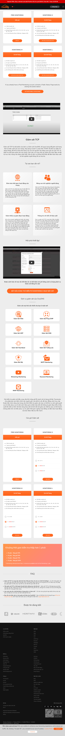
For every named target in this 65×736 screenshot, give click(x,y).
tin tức (4, 680)
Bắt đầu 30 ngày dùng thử (48, 40)
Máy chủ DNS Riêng (38, 667)
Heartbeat (36, 642)
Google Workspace (7, 665)
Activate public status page (32, 91)
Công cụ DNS (36, 695)
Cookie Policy (25, 722)
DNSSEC (35, 658)
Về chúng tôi (5, 678)
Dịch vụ (4, 654)
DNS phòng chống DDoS (8, 633)
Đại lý (4, 707)
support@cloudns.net (43, 596)
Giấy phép (16, 723)
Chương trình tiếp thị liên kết (9, 705)
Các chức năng (37, 684)
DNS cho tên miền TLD (38, 669)
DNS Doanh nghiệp (7, 637)
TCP (34, 637)
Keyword (35, 640)
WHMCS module (37, 690)
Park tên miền (6, 669)
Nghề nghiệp (6, 690)
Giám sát (35, 629)
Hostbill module (37, 691)
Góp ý (4, 688)
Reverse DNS (6, 658)
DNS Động (5, 656)
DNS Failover (5, 660)
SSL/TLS (35, 644)
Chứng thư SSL (6, 667)
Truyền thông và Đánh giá (8, 686)
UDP (35, 635)
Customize (32, 731)
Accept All (58, 729)
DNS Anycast (36, 662)
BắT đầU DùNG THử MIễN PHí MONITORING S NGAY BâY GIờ (32, 291)
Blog (35, 678)
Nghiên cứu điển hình (38, 682)
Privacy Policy (16, 722)
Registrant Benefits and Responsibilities (11, 712)
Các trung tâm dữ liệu (7, 684)
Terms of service (7, 722)
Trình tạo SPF (36, 697)
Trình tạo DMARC (37, 699)
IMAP (35, 652)
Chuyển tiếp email (37, 664)
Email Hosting (37, 671)
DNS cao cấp (5, 631)
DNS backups (36, 660)
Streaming (36, 650)
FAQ (34, 686)
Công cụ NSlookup (37, 701)
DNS (35, 631)
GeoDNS (5, 635)
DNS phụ (35, 656)
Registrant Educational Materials (10, 710)
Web (35, 633)
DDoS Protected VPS (7, 671)
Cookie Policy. (48, 729)
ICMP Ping (36, 639)
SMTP (35, 648)
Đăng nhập (54, 6)
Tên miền (35, 665)
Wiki (35, 680)
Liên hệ (4, 682)
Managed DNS (6, 662)
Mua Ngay (48, 479)
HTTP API (36, 688)
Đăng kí (17, 40)
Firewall (35, 646)
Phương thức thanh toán (39, 693)
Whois (4, 714)
